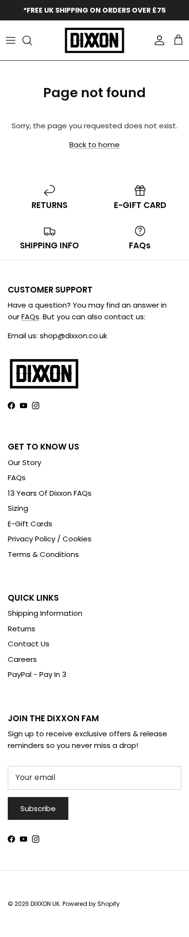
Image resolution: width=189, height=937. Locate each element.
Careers (22, 659)
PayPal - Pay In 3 (37, 674)
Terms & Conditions (43, 554)
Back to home (94, 144)
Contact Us (28, 644)
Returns (21, 629)
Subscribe (38, 808)
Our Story (24, 462)
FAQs (30, 317)
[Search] (32, 40)
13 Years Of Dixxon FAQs (50, 493)
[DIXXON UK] (94, 40)
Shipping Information (45, 613)
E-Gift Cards (30, 524)
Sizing (18, 508)
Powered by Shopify (91, 904)
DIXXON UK (45, 904)
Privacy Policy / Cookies (50, 539)
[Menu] (10, 40)
